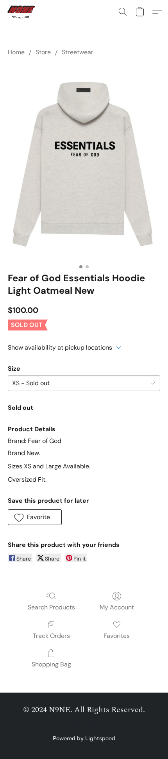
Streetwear (77, 52)
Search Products (51, 607)
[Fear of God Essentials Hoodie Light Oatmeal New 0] (84, 162)
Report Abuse (84, 725)
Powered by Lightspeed (84, 738)
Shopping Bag (51, 664)
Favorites (117, 636)
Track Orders (51, 636)
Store (43, 52)
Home (16, 52)
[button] (22, 11)
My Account (117, 607)
